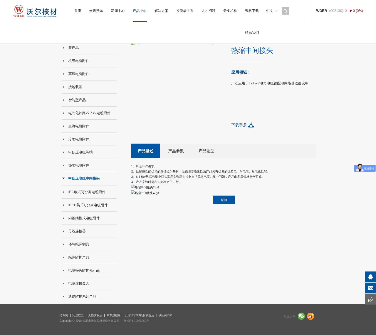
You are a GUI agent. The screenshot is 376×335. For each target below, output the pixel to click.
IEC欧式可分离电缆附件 (87, 192)
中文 (269, 11)
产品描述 (145, 151)
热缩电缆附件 (78, 165)
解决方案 (161, 11)
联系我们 (252, 32)
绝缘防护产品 (78, 257)
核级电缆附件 (78, 61)
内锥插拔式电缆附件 (84, 218)
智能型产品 (77, 100)
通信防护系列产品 (82, 296)
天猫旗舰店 (95, 315)
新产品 (73, 48)
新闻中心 (118, 11)
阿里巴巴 (78, 315)
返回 (224, 200)
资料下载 (252, 11)
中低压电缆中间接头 (84, 178)
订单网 (64, 315)
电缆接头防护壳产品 (84, 270)
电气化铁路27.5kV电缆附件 (89, 113)
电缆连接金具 (78, 283)
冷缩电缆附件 (78, 139)
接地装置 (75, 87)
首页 (77, 11)
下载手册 (239, 125)
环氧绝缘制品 (78, 244)
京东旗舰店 (114, 315)
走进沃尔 (96, 11)
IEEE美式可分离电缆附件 (88, 205)
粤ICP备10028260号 (136, 320)
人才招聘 (208, 11)
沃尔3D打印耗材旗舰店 (139, 315)
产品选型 (206, 151)
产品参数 (176, 151)
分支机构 (230, 11)
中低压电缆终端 (80, 152)
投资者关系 (185, 11)
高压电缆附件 (78, 74)
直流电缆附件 (78, 126)
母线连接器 (77, 231)
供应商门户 (165, 315)
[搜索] (285, 11)
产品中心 (140, 11)
